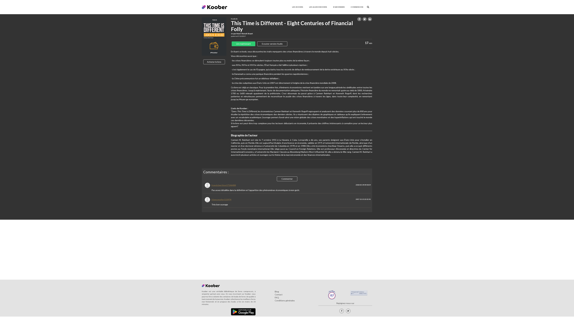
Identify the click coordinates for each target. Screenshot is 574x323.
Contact (279, 294)
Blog (277, 291)
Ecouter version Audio (272, 43)
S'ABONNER (339, 7)
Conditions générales (285, 300)
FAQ (277, 297)
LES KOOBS (297, 7)
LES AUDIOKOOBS (318, 7)
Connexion (357, 7)
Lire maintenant (243, 43)
